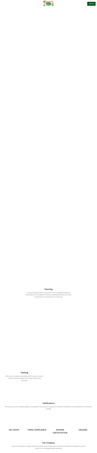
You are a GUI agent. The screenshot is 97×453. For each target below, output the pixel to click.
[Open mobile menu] (2, 4)
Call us (91, 3)
